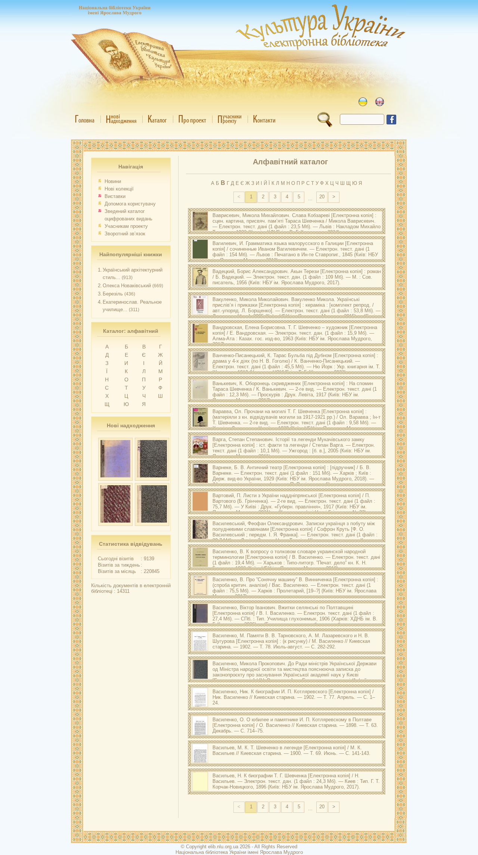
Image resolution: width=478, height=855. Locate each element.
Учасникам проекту (126, 226)
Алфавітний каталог (290, 162)
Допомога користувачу (130, 204)
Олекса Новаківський (127, 285)
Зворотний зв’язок (125, 233)
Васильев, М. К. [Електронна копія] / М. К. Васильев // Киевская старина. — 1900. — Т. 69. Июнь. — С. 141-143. (291, 750)
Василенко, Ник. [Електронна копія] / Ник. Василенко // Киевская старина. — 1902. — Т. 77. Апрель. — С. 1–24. (293, 697)
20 (322, 196)
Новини (113, 181)
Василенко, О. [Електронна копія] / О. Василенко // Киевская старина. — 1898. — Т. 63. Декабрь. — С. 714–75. (295, 725)
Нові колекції (119, 189)
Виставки (115, 196)
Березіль (113, 294)
